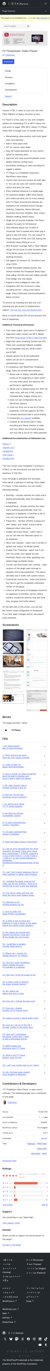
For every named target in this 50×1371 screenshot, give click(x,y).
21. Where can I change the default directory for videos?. (15, 954)
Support (8, 96)
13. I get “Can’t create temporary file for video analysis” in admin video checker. (20, 873)
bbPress (7, 1317)
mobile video (42, 1149)
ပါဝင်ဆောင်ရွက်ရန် (35, 1288)
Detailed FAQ (8, 458)
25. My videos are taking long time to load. (13, 992)
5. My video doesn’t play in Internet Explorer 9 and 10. (14, 786)
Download (8, 62)
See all (45, 1204)
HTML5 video (42, 1144)
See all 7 (44, 1138)
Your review (7, 1204)
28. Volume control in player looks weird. (20, 1018)
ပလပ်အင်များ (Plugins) (36, 1268)
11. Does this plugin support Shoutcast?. (20, 842)
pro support (26, 418)
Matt (5, 1313)
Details (8, 71)
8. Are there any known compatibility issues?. (12, 814)
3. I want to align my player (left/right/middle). (13, 765)
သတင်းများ (6, 1264)
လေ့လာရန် (6, 1288)
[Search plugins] (28, 26)
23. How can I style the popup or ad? (19, 975)
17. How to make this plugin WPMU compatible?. (14, 912)
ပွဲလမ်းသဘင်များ (33, 1292)
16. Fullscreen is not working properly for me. (13, 903)
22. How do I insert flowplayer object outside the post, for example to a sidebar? (16, 964)
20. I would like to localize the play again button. (14, 945)
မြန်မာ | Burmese (15, 1333)
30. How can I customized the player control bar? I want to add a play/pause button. (15, 1036)
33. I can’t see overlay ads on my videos (20, 1065)
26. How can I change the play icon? (18, 1001)
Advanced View (9, 1160)
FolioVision (10, 55)
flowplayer (31, 1144)
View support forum (11, 1223)
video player (35, 1154)
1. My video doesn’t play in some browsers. (12, 747)
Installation (10, 83)
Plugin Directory (8, 11)
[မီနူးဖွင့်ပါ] (46, 3)
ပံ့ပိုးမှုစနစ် (8, 1292)
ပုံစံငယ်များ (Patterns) (36, 1273)
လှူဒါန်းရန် (32, 1297)
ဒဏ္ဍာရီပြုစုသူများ (10, 1297)
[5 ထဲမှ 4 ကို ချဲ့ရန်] (44, 632)
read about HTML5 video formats (31, 337)
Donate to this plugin (11, 1245)
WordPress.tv (9, 1301)
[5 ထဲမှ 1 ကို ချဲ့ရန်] (21, 632)
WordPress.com (10, 1309)
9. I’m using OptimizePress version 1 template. (14, 823)
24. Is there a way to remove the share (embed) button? (15, 983)
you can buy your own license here (26, 310)
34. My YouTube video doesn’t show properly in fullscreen (16, 1073)
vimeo (44, 1154)
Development (11, 90)
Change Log (7, 447)
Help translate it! (42, 18)
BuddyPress (9, 1322)
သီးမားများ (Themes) (33, 1264)
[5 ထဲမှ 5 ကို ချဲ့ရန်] (44, 693)
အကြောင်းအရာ (7, 1260)
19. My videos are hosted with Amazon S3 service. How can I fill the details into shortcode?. (16, 934)
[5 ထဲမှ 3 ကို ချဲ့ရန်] (21, 697)
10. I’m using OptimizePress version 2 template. (14, 833)
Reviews (8, 77)
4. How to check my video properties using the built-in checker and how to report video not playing (19, 776)
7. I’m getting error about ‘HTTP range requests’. (13, 805)
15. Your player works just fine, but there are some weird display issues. (18, 894)
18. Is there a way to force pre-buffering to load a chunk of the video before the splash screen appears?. (19, 923)
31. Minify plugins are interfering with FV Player (13, 1047)
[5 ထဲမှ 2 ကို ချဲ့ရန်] (21, 673)
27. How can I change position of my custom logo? (15, 1009)
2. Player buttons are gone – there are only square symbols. (16, 756)
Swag (30, 1301)
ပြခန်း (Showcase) (34, 1260)
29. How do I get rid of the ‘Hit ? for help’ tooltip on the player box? (17, 1026)
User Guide (7, 455)
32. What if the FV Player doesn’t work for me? (13, 1056)
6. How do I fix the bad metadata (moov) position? (14, 796)
